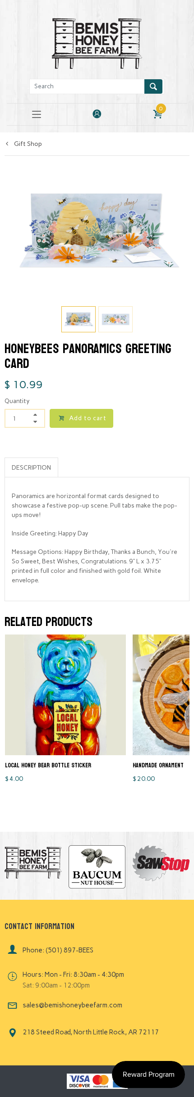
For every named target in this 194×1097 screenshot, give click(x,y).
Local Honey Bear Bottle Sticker (48, 765)
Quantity (17, 401)
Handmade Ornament (158, 765)
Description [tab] (31, 467)
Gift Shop (27, 144)
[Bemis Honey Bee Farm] (97, 42)
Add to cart (87, 418)
